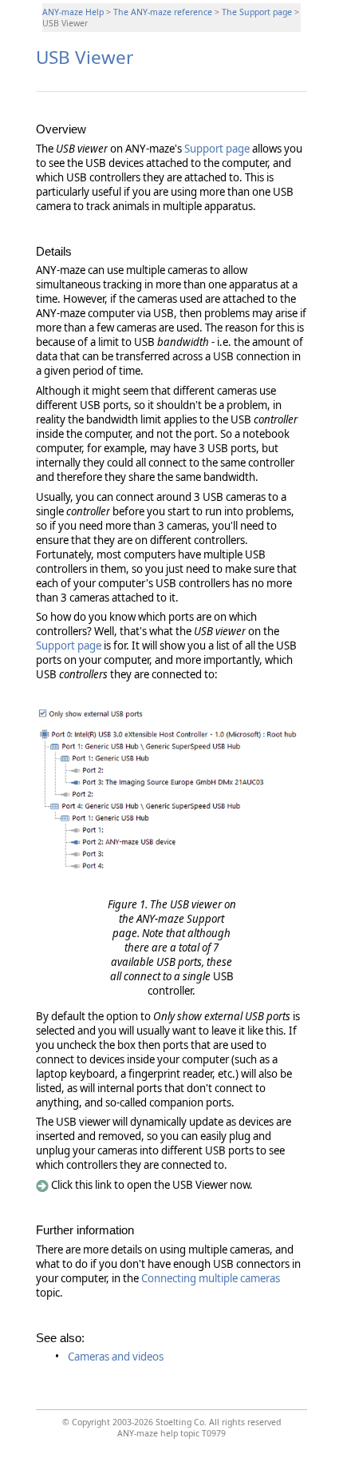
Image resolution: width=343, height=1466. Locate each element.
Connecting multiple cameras (210, 1278)
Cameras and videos (116, 1356)
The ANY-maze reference (162, 12)
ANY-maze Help (73, 12)
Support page (217, 148)
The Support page (257, 12)
